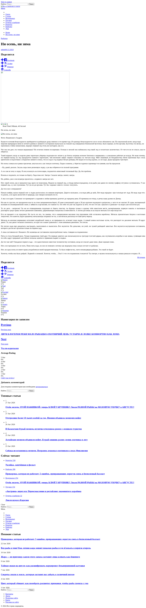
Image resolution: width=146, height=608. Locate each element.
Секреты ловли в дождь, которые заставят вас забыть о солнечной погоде (37, 574)
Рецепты (8, 25)
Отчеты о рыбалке (12, 22)
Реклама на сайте (12, 602)
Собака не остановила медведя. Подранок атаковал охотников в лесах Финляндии (46, 450)
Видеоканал (10, 18)
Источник (141, 257)
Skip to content (6, 2)
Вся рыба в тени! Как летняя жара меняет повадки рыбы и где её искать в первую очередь (46, 548)
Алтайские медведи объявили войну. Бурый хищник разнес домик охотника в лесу (46, 439)
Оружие (8, 20)
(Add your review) (7, 378)
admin (3, 50)
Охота (7, 14)
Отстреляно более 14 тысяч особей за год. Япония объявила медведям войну (43, 418)
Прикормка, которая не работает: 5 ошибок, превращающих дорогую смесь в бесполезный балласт (55, 474)
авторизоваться (42, 387)
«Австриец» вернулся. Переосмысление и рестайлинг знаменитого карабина (43, 491)
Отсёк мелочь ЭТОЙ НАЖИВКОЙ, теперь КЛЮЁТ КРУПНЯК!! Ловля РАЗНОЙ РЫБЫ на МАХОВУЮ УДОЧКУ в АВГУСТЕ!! (69, 407)
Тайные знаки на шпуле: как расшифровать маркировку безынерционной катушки (43, 565)
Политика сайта (11, 598)
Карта (7, 600)
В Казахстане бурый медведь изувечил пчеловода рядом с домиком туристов (43, 429)
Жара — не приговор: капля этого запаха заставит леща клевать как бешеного (40, 557)
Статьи (8, 16)
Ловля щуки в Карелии (17, 500)
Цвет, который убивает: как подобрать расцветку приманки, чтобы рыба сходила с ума (44, 583)
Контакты (9, 594)
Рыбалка (8, 27)
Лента (7, 596)
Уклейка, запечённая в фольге (20, 465)
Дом (7, 29)
